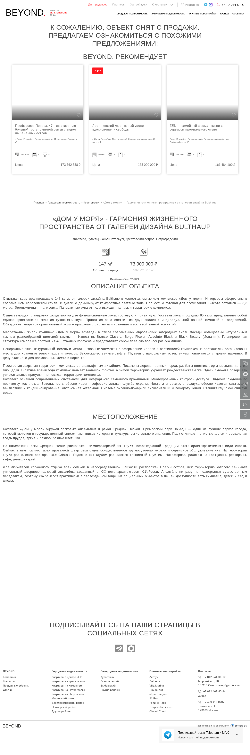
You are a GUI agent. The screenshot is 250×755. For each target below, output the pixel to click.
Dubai (53, 15)
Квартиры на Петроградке (68, 689)
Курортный (107, 677)
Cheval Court (157, 711)
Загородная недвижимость (168, 14)
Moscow (54, 11)
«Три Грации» (158, 694)
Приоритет (156, 689)
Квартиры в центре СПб (67, 677)
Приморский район (64, 707)
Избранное (192, 4)
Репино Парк (157, 702)
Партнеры (118, 4)
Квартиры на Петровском (68, 694)
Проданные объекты (16, 685)
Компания (9, 677)
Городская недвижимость (132, 14)
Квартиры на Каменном (67, 685)
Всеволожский (110, 681)
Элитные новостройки (202, 14)
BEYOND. (9, 671)
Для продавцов (97, 4)
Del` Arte (154, 681)
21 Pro (153, 698)
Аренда (224, 14)
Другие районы (61, 711)
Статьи (7, 689)
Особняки (238, 14)
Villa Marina (156, 685)
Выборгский (108, 685)
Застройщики (138, 4)
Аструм (154, 677)
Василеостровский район (68, 702)
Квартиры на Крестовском (68, 681)
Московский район (63, 698)
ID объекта (117, 279)
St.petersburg (59, 13)
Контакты (9, 681)
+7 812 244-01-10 (232, 5)
